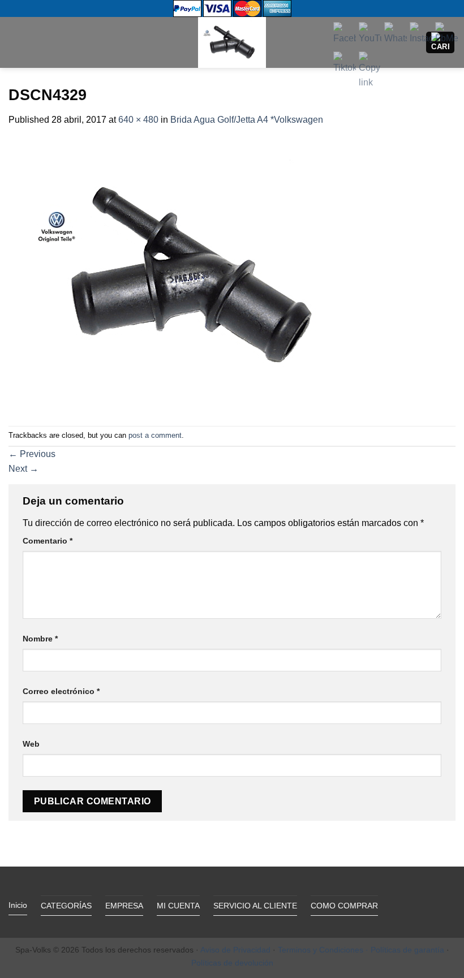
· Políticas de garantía (405, 949)
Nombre (40, 638)
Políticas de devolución (232, 962)
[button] (15, 42)
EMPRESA (124, 905)
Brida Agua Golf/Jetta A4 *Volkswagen (246, 119)
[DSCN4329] (189, 276)
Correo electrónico (61, 691)
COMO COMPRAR (344, 905)
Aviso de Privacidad (235, 949)
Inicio (17, 905)
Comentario (47, 540)
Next (23, 468)
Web (31, 743)
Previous (31, 454)
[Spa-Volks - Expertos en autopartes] (232, 42)
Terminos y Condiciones (320, 949)
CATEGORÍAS (66, 905)
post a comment (155, 435)
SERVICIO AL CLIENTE (255, 905)
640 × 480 (138, 119)
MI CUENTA (178, 905)
